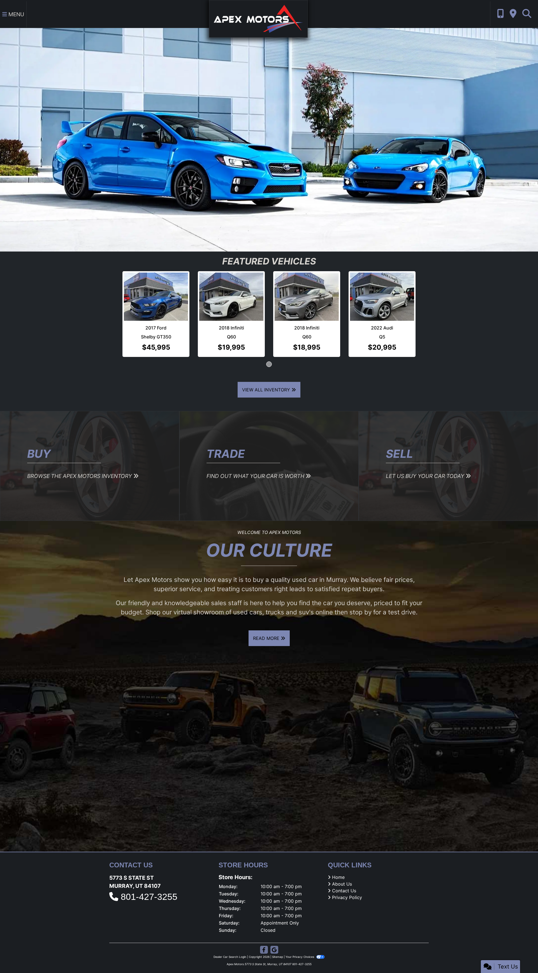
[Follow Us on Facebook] (264, 952)
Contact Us (344, 893)
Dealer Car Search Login (230, 959)
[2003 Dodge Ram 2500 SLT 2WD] (194, 297)
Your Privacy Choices (300, 959)
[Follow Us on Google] (274, 952)
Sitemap (277, 959)
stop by (360, 614)
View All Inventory (266, 392)
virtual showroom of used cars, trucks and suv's (243, 614)
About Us (342, 886)
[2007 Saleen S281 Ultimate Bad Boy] (344, 297)
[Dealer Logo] (258, 18)
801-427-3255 (149, 899)
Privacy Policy (347, 899)
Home (338, 879)
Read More (267, 640)
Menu (15, 14)
